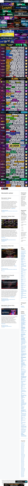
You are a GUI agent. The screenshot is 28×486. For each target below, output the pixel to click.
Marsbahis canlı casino (23, 346)
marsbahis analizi (22, 331)
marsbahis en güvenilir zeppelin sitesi (10, 299)
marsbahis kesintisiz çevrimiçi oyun (23, 379)
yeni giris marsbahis (23, 435)
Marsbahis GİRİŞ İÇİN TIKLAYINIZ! (14, 28)
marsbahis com (23, 350)
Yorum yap (3, 211)
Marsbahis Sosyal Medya (23, 405)
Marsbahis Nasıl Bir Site (23, 392)
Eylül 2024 (22, 453)
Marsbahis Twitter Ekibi (7, 216)
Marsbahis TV (23, 410)
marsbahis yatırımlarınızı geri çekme (23, 416)
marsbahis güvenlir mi (23, 371)
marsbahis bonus (23, 341)
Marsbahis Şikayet (23, 429)
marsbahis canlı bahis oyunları (23, 345)
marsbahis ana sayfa (23, 332)
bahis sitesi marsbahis (22, 316)
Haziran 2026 (23, 442)
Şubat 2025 (22, 447)
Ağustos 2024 (23, 454)
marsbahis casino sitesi (23, 349)
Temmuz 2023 (23, 469)
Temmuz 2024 (23, 455)
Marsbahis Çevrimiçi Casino (23, 423)
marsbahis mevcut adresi (23, 387)
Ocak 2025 (22, 448)
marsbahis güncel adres (23, 364)
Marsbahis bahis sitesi (23, 339)
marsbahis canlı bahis (23, 344)
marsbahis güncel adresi (23, 365)
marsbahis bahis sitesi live (23, 340)
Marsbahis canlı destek (23, 347)
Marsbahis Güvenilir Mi (23, 370)
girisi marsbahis (23, 320)
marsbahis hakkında (23, 372)
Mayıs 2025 (22, 446)
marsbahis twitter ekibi (4, 240)
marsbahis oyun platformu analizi (23, 394)
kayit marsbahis (23, 326)
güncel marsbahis (23, 324)
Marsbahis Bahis (23, 335)
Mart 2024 (22, 460)
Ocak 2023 (22, 476)
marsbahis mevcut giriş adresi (23, 388)
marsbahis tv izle (23, 413)
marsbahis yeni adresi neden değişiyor (23, 418)
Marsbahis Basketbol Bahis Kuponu (23, 259)
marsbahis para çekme (23, 398)
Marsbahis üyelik (23, 426)
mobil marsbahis (23, 432)
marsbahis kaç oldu (23, 378)
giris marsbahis (22, 321)
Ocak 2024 (22, 462)
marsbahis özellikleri (23, 425)
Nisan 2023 (22, 473)
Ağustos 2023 (23, 468)
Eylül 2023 (22, 467)
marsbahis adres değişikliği (23, 329)
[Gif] (14, 78)
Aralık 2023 (22, 463)
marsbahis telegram (22, 408)
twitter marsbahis (22, 434)
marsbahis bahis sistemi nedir (23, 436)
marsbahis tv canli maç (23, 412)
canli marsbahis (23, 317)
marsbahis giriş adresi (23, 360)
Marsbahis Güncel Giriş (7, 305)
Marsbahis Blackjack (24, 269)
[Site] (14, 48)
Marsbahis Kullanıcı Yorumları (23, 382)
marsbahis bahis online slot (9, 269)
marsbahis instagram (22, 374)
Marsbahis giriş (23, 358)
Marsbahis (22, 268)
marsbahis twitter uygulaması (23, 414)
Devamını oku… (13, 208)
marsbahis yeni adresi (23, 417)
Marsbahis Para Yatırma (23, 396)
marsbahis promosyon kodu (23, 402)
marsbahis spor (22, 406)
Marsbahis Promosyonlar (5, 210)
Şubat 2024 (22, 461)
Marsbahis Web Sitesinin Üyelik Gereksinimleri (23, 256)
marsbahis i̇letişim (22, 375)
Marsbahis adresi (4, 269)
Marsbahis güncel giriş (9, 326)
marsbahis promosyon (22, 400)
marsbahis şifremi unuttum (23, 430)
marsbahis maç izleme (23, 385)
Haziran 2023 (23, 470)
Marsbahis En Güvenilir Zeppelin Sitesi (7, 276)
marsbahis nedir (22, 393)
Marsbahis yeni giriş (23, 420)
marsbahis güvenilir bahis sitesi (23, 369)
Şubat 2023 (22, 475)
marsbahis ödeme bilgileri (23, 424)
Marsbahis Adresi (6, 198)
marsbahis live (22, 383)
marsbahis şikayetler (23, 431)
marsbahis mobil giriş (23, 390)
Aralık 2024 (22, 449)
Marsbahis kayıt (23, 376)
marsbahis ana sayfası (23, 333)
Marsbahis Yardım (23, 263)
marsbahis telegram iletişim (23, 409)
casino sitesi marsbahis (23, 319)
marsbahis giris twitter (23, 355)
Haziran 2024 (23, 456)
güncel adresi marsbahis (23, 323)
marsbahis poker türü (23, 399)
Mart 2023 (22, 474)
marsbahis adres (23, 328)
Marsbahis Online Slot (7, 246)
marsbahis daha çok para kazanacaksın (23, 351)
